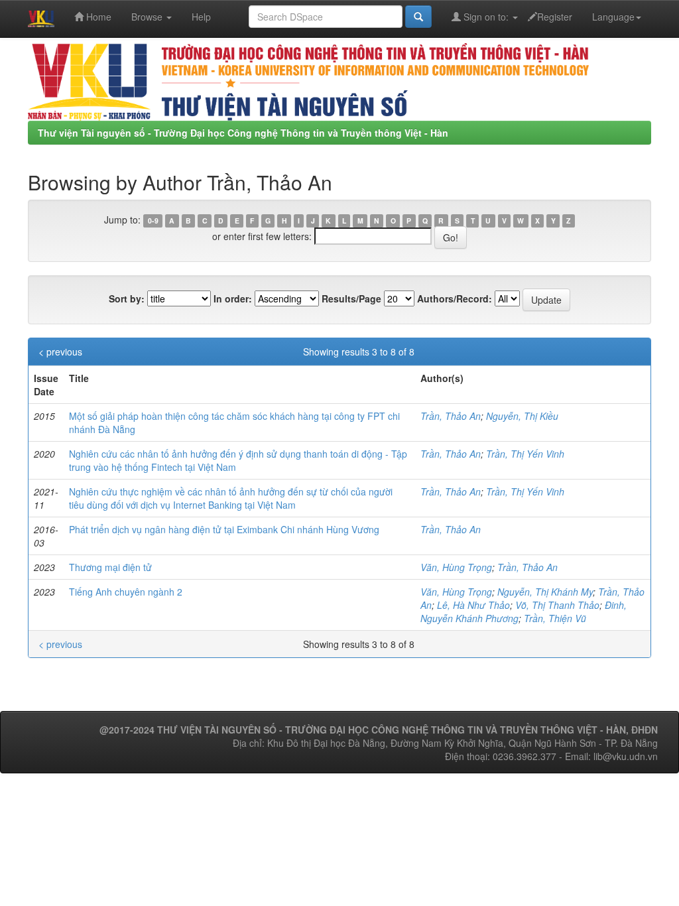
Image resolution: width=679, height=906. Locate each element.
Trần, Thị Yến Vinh (525, 453)
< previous (60, 351)
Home (97, 16)
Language (613, 16)
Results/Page (351, 298)
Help (201, 16)
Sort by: (127, 298)
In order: (233, 298)
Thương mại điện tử (110, 567)
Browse (148, 16)
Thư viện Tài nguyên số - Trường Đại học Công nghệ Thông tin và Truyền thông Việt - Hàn (243, 132)
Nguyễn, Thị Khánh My (545, 591)
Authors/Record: (454, 298)
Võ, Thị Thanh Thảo (557, 605)
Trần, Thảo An (450, 415)
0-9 (153, 221)
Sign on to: (486, 16)
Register (554, 16)
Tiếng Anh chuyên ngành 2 (125, 591)
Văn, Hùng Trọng (456, 567)
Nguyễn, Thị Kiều (522, 415)
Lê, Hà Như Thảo (473, 605)
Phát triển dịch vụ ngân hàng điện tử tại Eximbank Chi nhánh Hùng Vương (224, 529)
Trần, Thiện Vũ (555, 618)
